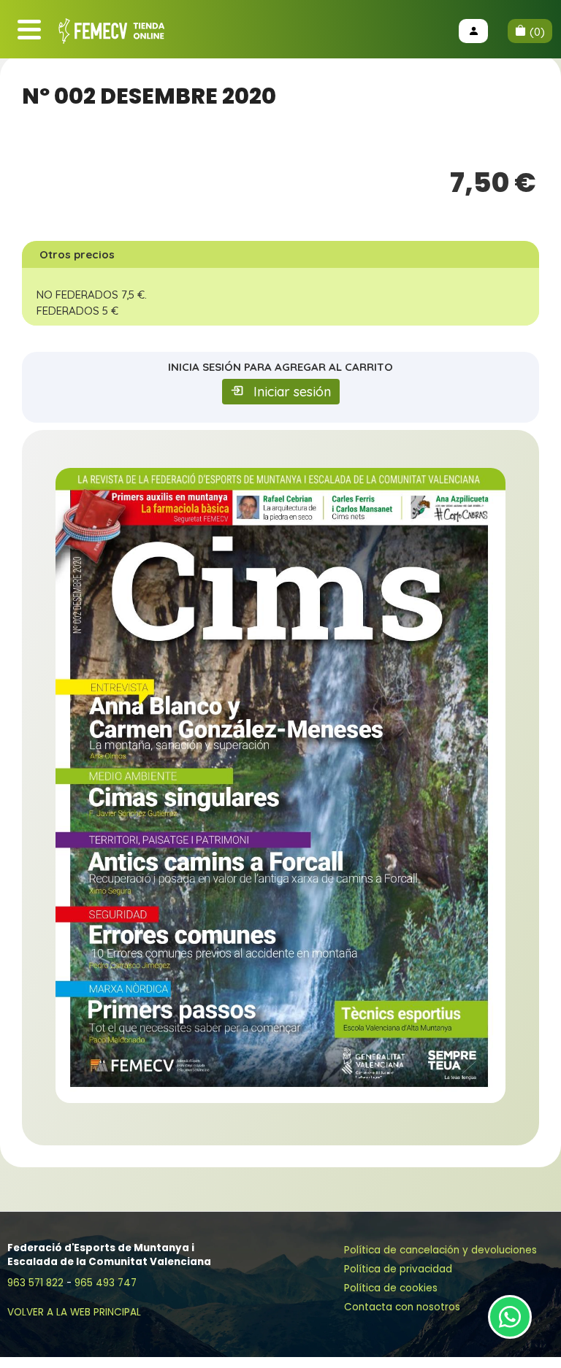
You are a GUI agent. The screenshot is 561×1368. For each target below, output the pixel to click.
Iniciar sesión (292, 391)
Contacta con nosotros (402, 1307)
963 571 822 (35, 1283)
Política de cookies (391, 1288)
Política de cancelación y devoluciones (440, 1250)
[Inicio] (113, 31)
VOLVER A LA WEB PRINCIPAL (74, 1312)
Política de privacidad (398, 1269)
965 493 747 (106, 1283)
